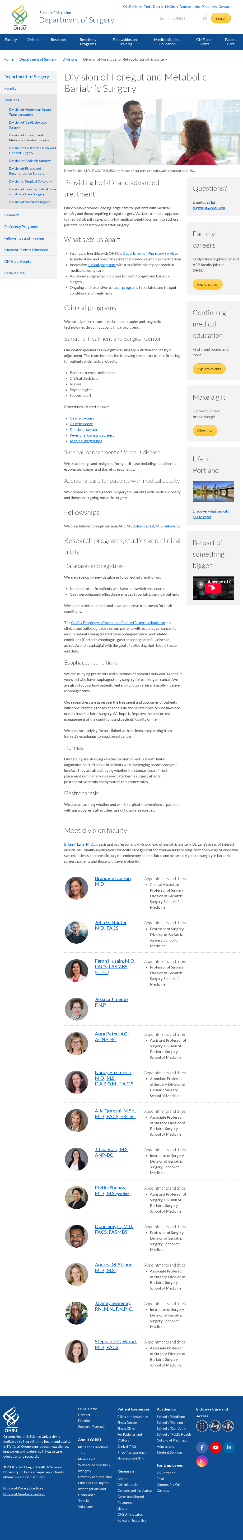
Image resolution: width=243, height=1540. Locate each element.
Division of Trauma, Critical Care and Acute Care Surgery (32, 191)
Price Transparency (131, 1452)
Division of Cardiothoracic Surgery (28, 124)
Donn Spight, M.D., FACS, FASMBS (114, 1229)
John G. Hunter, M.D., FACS (111, 925)
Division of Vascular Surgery (29, 202)
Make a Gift (86, 1459)
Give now (205, 430)
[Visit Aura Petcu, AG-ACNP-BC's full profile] (76, 1043)
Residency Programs (88, 41)
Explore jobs (207, 284)
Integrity (84, 1471)
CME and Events (203, 41)
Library (122, 1508)
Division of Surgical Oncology (30, 181)
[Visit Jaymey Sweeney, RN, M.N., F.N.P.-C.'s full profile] (76, 1313)
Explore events (209, 368)
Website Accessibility (94, 1465)
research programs (122, 287)
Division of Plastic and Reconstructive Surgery (26, 170)
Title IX (83, 1501)
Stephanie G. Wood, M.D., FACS (116, 1344)
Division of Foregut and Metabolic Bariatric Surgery (29, 137)
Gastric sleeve (81, 423)
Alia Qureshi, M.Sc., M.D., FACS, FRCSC (115, 1113)
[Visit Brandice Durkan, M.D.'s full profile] (76, 888)
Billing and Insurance (132, 1417)
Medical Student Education (167, 41)
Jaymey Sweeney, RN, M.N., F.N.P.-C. (114, 1306)
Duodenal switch (83, 429)
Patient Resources (133, 1409)
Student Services (169, 1452)
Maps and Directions (93, 1447)
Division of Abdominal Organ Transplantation (30, 111)
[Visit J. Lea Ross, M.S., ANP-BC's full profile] (76, 1159)
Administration (128, 1484)
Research (58, 39)
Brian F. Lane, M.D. (79, 844)
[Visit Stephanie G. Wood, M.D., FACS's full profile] (76, 1351)
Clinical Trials (127, 1446)
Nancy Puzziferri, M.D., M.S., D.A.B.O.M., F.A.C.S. (114, 1077)
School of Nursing (170, 1422)
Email (160, 1479)
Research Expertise (131, 1520)
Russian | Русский (91, 1426)
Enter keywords (171, 26)
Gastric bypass (82, 418)
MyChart (171, 6)
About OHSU (89, 1439)
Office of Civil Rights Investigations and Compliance (93, 1489)
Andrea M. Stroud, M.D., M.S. (114, 1267)
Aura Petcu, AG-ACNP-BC (112, 1036)
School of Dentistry (171, 1428)
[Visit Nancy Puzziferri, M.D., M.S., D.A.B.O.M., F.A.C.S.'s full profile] (76, 1082)
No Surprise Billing (130, 1458)
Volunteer (85, 1506)
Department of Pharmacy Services (150, 253)
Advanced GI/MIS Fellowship (157, 526)
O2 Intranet (166, 1473)
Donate (185, 6)
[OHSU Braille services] (202, 1431)
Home (8, 59)
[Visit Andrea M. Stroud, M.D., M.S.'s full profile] (76, 1274)
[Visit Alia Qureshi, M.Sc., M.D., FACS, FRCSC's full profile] (76, 1120)
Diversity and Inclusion (95, 1477)
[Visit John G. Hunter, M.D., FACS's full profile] (76, 932)
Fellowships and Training (125, 41)
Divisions (33, 39)
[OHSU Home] (22, 16)
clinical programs (102, 264)
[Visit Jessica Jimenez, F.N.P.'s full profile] (76, 1009)
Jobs (196, 6)
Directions (209, 6)
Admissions (165, 1446)
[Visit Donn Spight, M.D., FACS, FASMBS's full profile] (76, 1236)
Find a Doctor (154, 6)
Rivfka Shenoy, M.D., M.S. (113, 1190)
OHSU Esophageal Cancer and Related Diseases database (118, 622)
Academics (166, 1409)
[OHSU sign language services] (215, 1431)
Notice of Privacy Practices (23, 1488)
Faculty (11, 39)
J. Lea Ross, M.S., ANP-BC (112, 1152)
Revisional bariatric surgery (92, 435)
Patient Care (231, 41)
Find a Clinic (126, 1428)
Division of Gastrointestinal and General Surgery (32, 150)
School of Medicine (55, 12)
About (122, 1479)
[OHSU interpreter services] (228, 1431)
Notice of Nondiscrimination (24, 1494)
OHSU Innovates (130, 1514)
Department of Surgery (76, 19)
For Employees (170, 1465)
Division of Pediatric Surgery (30, 161)
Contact (225, 6)
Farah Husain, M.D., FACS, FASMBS (115, 966)
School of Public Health (174, 1434)
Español (84, 1421)
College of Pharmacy (172, 1440)
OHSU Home (132, 6)
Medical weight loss (86, 440)
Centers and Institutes (134, 1490)
